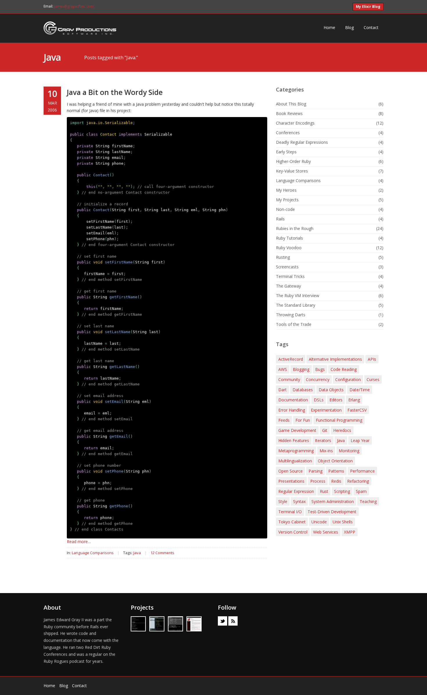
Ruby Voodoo (289, 247)
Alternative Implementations (335, 359)
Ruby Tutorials (289, 238)
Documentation (293, 400)
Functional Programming (339, 420)
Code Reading (344, 369)
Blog (349, 27)
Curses (373, 379)
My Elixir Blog (368, 6)
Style (282, 501)
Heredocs (342, 430)
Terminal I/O (290, 511)
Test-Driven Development (332, 511)
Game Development (297, 430)
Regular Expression (296, 491)
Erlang (354, 400)
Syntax (299, 501)
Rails (280, 219)
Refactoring (358, 481)
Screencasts (287, 267)
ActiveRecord (290, 359)
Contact (371, 27)
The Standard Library (295, 305)
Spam (361, 491)
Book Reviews (289, 113)
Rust (324, 491)
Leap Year (360, 440)
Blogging (301, 369)
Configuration (348, 379)
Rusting (283, 257)
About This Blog (291, 104)
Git (324, 430)
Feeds (284, 420)
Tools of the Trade (293, 324)
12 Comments (162, 552)
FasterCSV (357, 410)
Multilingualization (295, 461)
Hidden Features (293, 440)
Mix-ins (326, 450)
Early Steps (286, 152)
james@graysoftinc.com (74, 6)
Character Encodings (295, 123)
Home (329, 27)
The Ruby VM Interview (297, 295)
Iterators (323, 440)
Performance (362, 471)
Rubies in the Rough (294, 228)
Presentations (291, 481)
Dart (282, 389)
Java (52, 57)
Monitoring (349, 450)
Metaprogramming (296, 450)
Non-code (285, 209)
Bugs (320, 369)
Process (317, 481)
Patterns (336, 471)
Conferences (288, 132)
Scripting (342, 491)
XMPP (349, 532)
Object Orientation (335, 461)
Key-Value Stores (292, 171)
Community (289, 379)
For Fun (302, 420)
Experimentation (326, 410)
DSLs (319, 400)
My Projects (287, 199)
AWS (282, 369)
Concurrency (317, 379)
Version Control (292, 532)
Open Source (290, 471)
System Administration (332, 501)
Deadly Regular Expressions (302, 142)
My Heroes (286, 190)
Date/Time (359, 389)
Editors (335, 400)
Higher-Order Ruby (293, 161)
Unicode (319, 522)
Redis (336, 481)
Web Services (325, 532)
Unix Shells (343, 522)
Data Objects (331, 389)
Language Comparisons (93, 552)
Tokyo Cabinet (292, 522)
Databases (303, 389)
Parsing (315, 471)
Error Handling (291, 410)
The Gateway (288, 286)
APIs (372, 359)
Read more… (79, 541)
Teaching (368, 501)
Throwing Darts (290, 314)
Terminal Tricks (290, 276)
